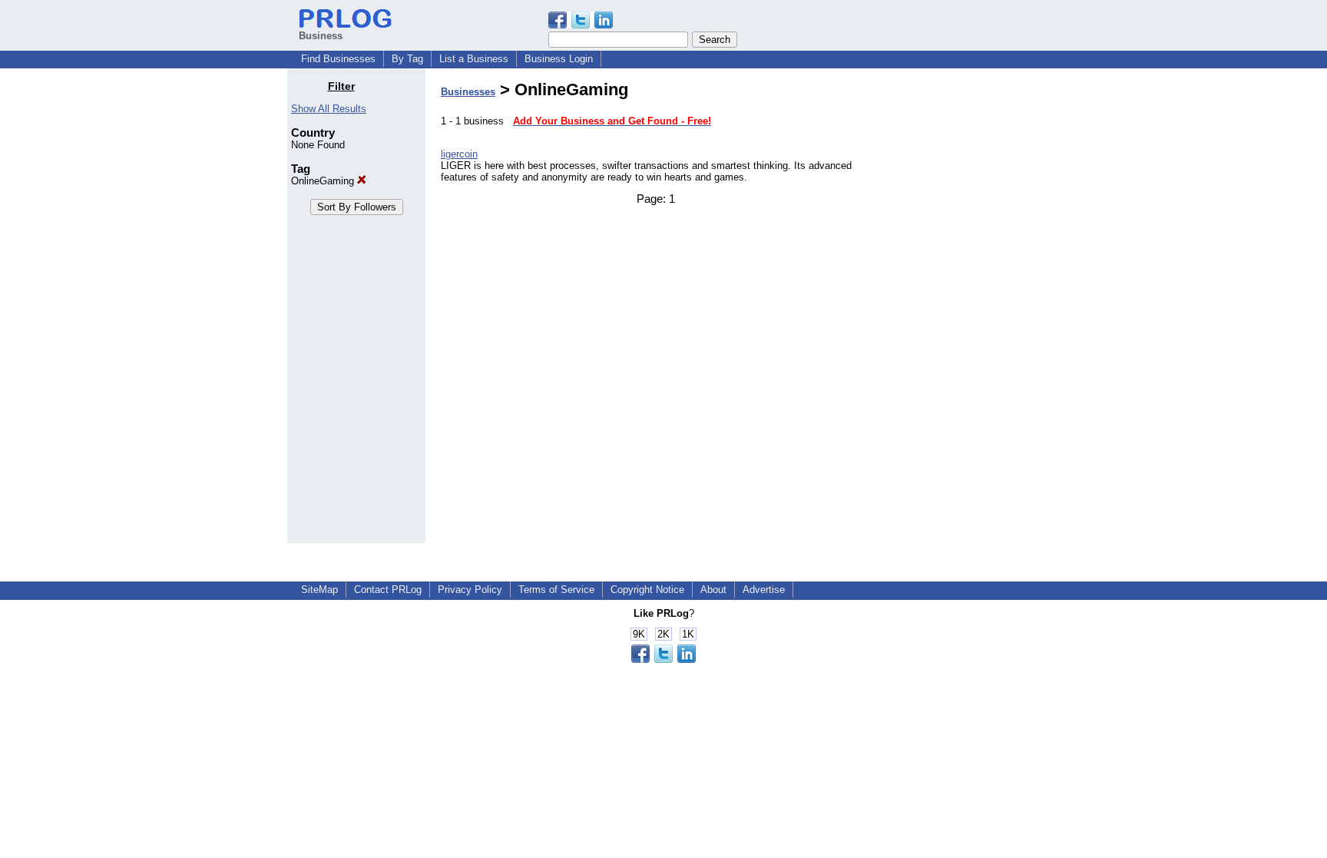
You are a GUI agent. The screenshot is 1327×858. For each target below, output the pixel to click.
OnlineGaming (324, 181)
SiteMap (319, 589)
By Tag (407, 59)
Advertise (764, 589)
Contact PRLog (388, 589)
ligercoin (459, 154)
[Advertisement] (961, 310)
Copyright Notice (647, 589)
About (713, 589)
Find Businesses (338, 59)
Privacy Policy (470, 589)
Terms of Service (556, 589)
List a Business (473, 59)
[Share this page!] (580, 25)
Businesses (468, 92)
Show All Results (328, 108)
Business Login (559, 59)
